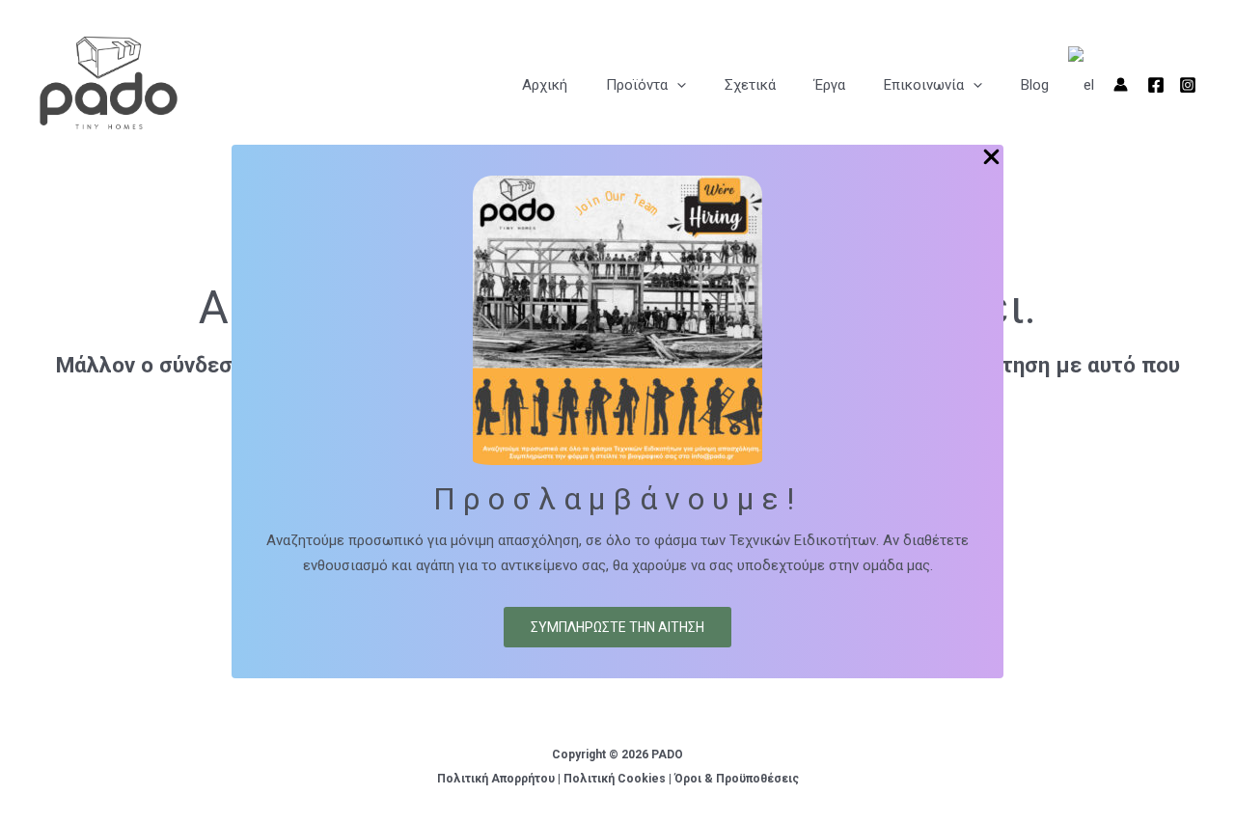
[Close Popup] (991, 158)
